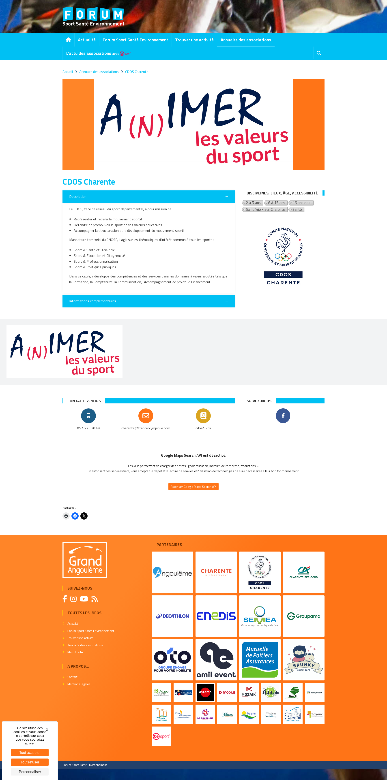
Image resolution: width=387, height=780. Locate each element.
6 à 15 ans (276, 203)
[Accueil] (68, 40)
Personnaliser (30, 772)
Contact (72, 676)
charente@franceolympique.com (145, 428)
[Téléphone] (88, 415)
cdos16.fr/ (203, 428)
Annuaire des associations (246, 39)
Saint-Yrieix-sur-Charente (265, 209)
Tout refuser (30, 762)
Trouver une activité (194, 39)
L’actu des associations (92, 53)
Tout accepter (30, 752)
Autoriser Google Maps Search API (193, 486)
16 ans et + (301, 203)
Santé (297, 209)
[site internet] (203, 415)
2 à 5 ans (253, 203)
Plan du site (75, 652)
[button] (148, 196)
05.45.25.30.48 (88, 428)
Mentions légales (78, 684)
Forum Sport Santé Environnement (135, 39)
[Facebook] (283, 415)
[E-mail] (145, 415)
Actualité (87, 39)
